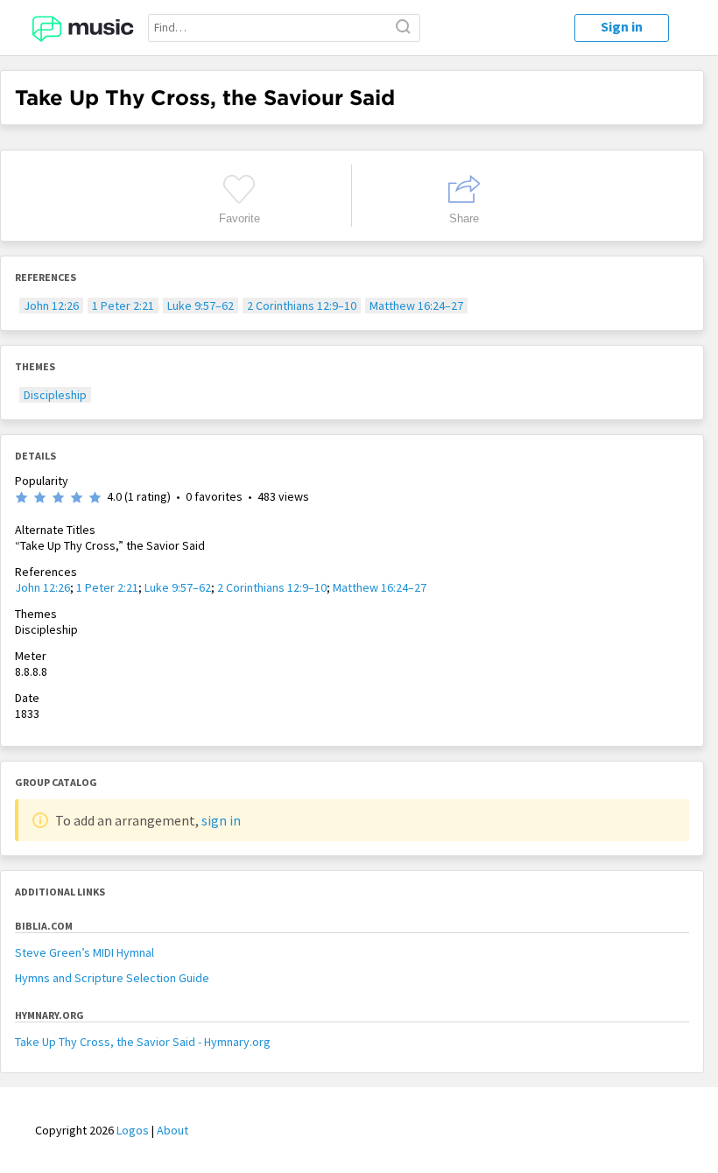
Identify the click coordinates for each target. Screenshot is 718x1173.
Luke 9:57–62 (200, 305)
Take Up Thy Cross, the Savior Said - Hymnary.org (143, 1042)
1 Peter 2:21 (123, 305)
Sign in (622, 26)
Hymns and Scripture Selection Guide (112, 978)
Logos (132, 1130)
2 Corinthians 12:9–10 (301, 305)
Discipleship (55, 395)
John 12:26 (51, 305)
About (172, 1130)
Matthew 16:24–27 (416, 305)
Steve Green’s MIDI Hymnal (84, 952)
